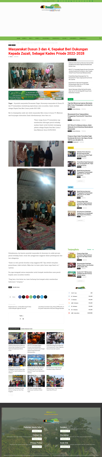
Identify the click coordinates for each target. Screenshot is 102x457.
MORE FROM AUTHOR (26, 329)
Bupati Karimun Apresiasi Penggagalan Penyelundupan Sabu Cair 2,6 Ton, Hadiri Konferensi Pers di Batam (79, 84)
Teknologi (55, 38)
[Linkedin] (71, 1)
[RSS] (76, 1)
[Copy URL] (45, 297)
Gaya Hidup (73, 38)
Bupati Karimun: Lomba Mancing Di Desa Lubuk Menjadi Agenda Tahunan (19, 307)
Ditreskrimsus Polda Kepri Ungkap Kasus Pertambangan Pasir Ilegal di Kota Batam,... (85, 213)
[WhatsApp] (31, 297)
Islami (64, 38)
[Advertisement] (51, 24)
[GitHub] (66, 1)
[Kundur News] (51, 7)
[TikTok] (82, 1)
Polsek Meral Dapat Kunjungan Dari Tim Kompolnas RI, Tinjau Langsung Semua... (85, 163)
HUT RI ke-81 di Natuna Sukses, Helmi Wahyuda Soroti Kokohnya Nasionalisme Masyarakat (80, 127)
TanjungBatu (73, 249)
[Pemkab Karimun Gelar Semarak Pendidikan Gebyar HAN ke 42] (55, 360)
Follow (90, 296)
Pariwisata (83, 38)
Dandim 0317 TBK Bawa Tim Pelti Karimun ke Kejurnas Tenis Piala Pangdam (16, 390)
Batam (10, 365)
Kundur (18, 42)
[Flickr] (63, 1)
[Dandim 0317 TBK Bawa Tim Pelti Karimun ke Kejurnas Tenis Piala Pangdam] (17, 381)
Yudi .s (11, 56)
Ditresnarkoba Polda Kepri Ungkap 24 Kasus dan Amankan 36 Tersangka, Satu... (85, 265)
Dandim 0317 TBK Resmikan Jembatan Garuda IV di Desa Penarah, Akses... (84, 273)
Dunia (29, 365)
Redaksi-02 (75, 142)
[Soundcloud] (79, 1)
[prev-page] (9, 395)
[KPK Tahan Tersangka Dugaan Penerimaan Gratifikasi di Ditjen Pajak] (36, 381)
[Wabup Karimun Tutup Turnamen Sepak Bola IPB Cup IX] (55, 381)
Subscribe (89, 313)
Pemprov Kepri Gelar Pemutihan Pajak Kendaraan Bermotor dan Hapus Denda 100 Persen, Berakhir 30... (80, 138)
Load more (80, 181)
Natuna (70, 99)
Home (18, 38)
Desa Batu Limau (16, 287)
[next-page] (12, 395)
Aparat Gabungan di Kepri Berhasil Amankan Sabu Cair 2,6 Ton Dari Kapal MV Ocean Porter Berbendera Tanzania (80, 91)
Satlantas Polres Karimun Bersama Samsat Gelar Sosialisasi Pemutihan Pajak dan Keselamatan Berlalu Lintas (81, 64)
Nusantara (46, 38)
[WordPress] (90, 1)
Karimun (10, 343)
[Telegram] (42, 297)
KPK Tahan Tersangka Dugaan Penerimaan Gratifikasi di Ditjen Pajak (34, 390)
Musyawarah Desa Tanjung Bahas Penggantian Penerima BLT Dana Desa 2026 (80, 116)
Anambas (70, 142)
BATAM (71, 187)
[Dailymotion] (58, 1)
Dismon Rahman (76, 109)
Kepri (24, 38)
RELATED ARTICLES (14, 329)
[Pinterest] (74, 1)
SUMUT (37, 38)
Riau (30, 38)
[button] (100, 38)
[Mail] (23, 319)
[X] (87, 1)
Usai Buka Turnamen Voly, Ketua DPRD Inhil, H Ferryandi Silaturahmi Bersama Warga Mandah (51, 307)
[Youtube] (92, 1)
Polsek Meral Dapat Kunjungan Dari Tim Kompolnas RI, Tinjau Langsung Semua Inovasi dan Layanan (55, 347)
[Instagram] (68, 1)
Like (91, 292)
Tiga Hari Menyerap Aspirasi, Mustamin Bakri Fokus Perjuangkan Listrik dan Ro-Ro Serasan (80, 105)
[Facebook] (61, 1)
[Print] (38, 297)
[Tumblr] (84, 1)
